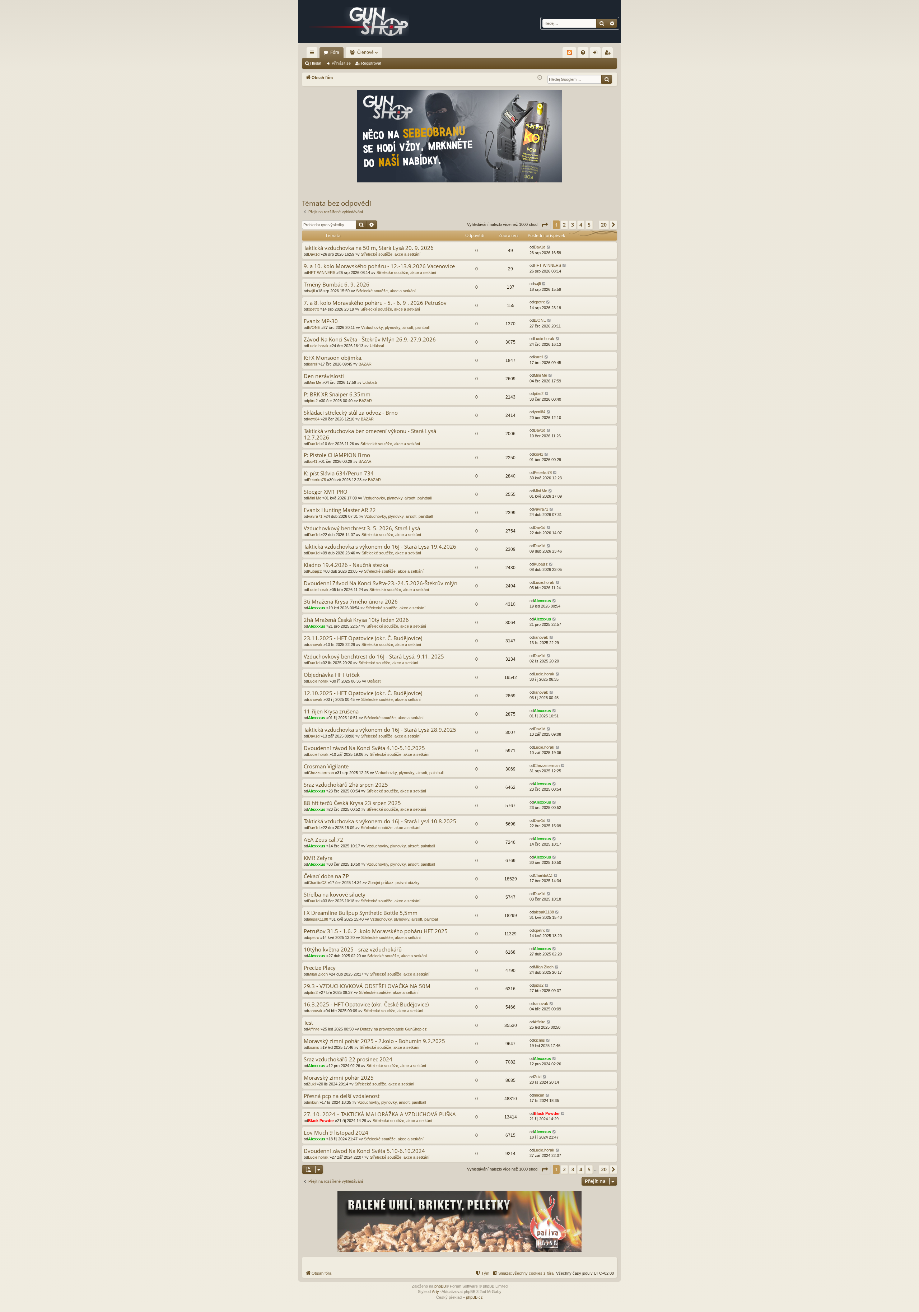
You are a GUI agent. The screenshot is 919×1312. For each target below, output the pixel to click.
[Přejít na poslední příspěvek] (548, 247)
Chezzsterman (321, 773)
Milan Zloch (318, 974)
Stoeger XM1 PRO (325, 491)
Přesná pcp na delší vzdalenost (341, 1096)
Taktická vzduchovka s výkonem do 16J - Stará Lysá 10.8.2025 (380, 821)
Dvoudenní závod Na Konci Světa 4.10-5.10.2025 (364, 748)
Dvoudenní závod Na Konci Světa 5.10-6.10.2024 (364, 1151)
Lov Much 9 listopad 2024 (336, 1132)
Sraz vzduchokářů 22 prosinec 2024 (348, 1059)
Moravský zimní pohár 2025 (339, 1077)
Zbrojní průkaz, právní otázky (394, 882)
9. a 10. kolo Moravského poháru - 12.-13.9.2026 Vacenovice (379, 266)
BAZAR (365, 364)
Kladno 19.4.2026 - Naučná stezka (346, 565)
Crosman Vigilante (326, 766)
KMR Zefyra (318, 858)
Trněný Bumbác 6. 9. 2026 (336, 284)
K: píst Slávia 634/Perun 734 (339, 473)
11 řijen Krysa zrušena (331, 711)
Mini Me (314, 382)
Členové (365, 52)
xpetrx (313, 309)
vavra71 (315, 516)
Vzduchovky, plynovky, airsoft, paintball (395, 327)
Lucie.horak (318, 346)
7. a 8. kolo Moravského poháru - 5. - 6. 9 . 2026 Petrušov (375, 302)
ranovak (315, 644)
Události (377, 346)
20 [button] (604, 224)
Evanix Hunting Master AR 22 (340, 510)
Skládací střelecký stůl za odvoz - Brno (351, 412)
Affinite (313, 1029)
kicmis (313, 1047)
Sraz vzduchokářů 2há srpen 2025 (346, 784)
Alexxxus (316, 608)
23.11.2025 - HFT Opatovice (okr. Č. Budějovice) (363, 638)
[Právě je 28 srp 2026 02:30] (539, 78)
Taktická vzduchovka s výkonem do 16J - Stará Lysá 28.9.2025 (380, 729)
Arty (435, 1291)
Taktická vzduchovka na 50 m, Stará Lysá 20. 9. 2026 (369, 248)
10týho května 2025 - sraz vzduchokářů (353, 949)
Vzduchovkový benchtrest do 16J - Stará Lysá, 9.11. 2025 (374, 656)
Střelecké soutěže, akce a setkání (390, 254)
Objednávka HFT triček (332, 674)
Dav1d (313, 254)
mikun (313, 1102)
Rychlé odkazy (313, 54)
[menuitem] (583, 52)
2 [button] (564, 224)
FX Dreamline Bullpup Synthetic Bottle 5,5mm (360, 912)
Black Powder (321, 1120)
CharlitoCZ (317, 882)
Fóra (334, 52)
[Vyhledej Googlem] (606, 79)
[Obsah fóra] (359, 21)
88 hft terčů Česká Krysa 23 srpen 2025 (352, 803)
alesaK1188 (318, 919)
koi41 (312, 461)
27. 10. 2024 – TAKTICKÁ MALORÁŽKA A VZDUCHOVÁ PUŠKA (380, 1114)
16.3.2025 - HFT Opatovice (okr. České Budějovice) (366, 1004)
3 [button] (572, 224)
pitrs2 (313, 401)
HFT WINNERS (321, 272)
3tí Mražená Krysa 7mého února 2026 (351, 601)
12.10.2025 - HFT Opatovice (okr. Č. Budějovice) (363, 693)
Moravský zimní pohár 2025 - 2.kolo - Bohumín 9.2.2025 (374, 1041)
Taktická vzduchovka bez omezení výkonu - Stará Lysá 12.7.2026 (370, 434)
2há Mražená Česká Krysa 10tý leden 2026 (356, 620)
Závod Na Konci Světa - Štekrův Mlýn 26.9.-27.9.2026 (370, 339)
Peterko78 (317, 480)
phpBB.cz (474, 1297)
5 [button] (589, 224)
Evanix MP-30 (321, 321)
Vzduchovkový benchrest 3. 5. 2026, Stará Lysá (362, 528)
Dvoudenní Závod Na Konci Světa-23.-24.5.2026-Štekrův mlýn (380, 583)
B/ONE (314, 327)
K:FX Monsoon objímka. (333, 357)
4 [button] (580, 224)
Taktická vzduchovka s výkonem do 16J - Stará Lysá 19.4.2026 (380, 546)
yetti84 (313, 419)
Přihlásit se (341, 63)
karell (312, 364)
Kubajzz (315, 571)
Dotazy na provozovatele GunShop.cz (393, 1029)
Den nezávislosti (324, 376)
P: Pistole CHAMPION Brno (337, 455)
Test (308, 1022)
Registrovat (371, 63)
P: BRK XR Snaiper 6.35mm (337, 394)
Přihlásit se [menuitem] (597, 54)
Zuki (312, 1084)
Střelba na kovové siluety (334, 894)
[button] (544, 224)
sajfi (311, 291)
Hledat (315, 63)
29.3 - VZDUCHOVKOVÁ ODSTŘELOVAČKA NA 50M (367, 986)
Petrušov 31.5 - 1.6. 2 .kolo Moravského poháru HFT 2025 (376, 931)
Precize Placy (320, 967)
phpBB (440, 1286)
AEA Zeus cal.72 (323, 839)
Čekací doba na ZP (326, 876)
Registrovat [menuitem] (609, 54)
